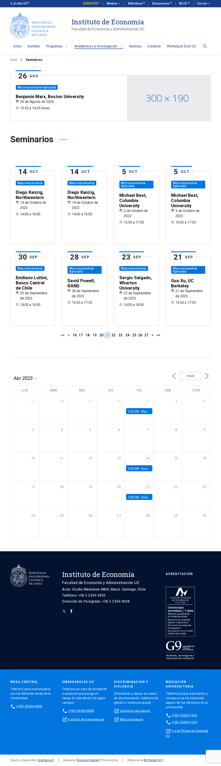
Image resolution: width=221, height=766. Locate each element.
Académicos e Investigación (98, 46)
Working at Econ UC (181, 46)
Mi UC (183, 3)
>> (158, 335)
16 (75, 335)
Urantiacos (44, 760)
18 (88, 335)
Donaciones (161, 3)
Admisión (90, 3)
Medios (114, 3)
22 (113, 335)
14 (148, 458)
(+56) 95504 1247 (185, 722)
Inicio (17, 46)
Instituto (33, 46)
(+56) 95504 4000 (29, 706)
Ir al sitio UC (18, 3)
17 (81, 335)
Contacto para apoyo (135, 711)
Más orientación (132, 719)
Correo (204, 3)
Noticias (135, 46)
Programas (57, 46)
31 (148, 401)
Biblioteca (135, 3)
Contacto (154, 46)
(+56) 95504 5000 (81, 711)
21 (148, 487)
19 (94, 335)
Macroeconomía (30, 183)
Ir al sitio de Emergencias (86, 719)
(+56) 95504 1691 (185, 715)
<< (63, 335)
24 (127, 335)
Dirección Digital (87, 760)
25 (134, 335)
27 (146, 335)
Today (190, 376)
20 (101, 335)
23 (120, 335)
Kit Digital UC (152, 760)
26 (140, 335)
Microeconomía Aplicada (36, 87)
